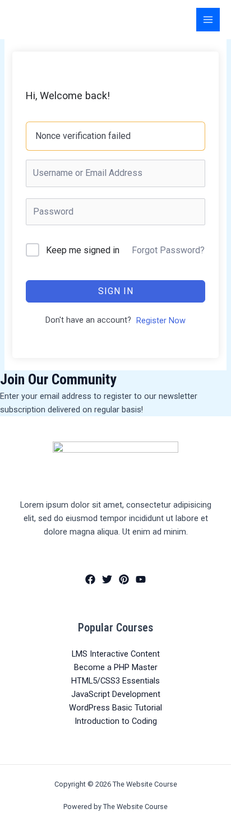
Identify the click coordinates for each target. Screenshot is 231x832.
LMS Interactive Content (116, 654)
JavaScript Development (115, 694)
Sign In (115, 291)
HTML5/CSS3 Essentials (115, 681)
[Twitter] (107, 579)
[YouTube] (141, 579)
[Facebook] (90, 579)
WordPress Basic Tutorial (115, 708)
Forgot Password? (168, 250)
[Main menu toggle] (208, 19)
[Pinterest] (124, 579)
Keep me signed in (82, 250)
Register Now (161, 320)
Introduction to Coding (116, 721)
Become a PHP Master (116, 667)
